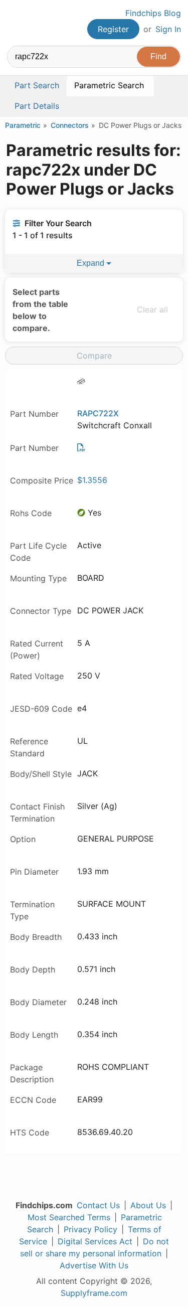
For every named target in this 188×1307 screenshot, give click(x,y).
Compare (94, 356)
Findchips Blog (153, 13)
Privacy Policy (90, 1229)
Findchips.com (15, 23)
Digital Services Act (95, 1241)
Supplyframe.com (94, 1293)
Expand (91, 263)
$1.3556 (92, 480)
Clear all (152, 309)
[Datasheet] (81, 447)
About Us (148, 1205)
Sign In (168, 29)
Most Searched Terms (69, 1217)
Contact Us (98, 1205)
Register (113, 29)
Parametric (23, 125)
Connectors (70, 125)
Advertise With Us (94, 1265)
